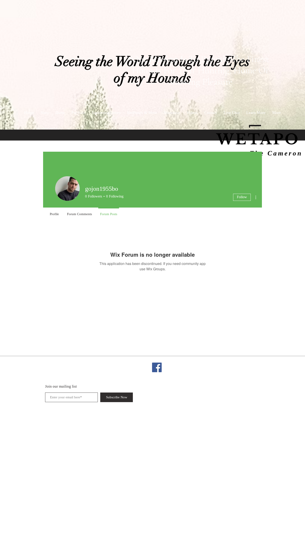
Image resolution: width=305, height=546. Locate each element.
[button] (256, 112)
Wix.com (252, 365)
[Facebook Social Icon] (157, 367)
